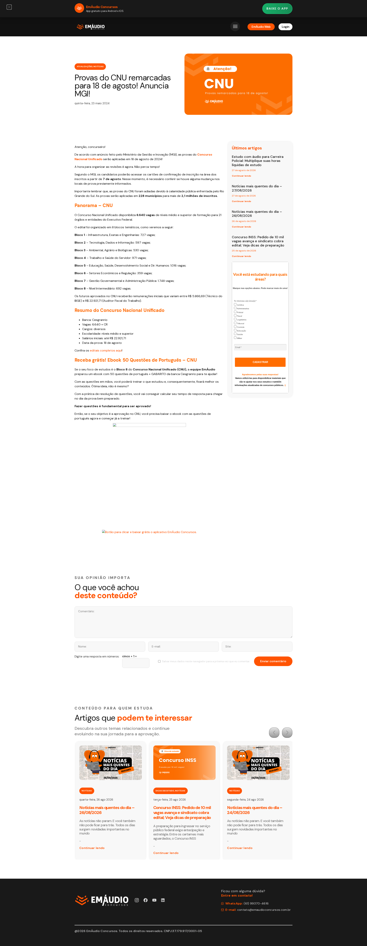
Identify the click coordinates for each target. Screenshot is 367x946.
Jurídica (240, 305)
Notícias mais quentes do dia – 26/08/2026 (257, 213)
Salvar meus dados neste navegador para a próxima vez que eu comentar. (206, 661)
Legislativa (241, 320)
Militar (239, 338)
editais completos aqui (106, 350)
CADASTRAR (260, 362)
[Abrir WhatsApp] (357, 936)
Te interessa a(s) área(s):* (245, 301)
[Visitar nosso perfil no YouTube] (154, 900)
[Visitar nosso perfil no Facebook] (145, 900)
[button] (274, 732)
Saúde (239, 334)
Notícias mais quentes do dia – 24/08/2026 (181, 810)
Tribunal (240, 323)
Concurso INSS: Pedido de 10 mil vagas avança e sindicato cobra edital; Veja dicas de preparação (258, 241)
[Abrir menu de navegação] (235, 26)
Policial (239, 312)
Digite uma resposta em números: (97, 656)
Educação (241, 331)
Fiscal (239, 316)
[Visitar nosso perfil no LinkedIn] (163, 900)
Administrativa (242, 308)
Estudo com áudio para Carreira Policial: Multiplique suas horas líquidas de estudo (257, 160)
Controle (240, 327)
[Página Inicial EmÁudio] (90, 27)
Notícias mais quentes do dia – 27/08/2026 (257, 188)
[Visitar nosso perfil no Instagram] (137, 900)
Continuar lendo (241, 175)
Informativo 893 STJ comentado (256, 807)
